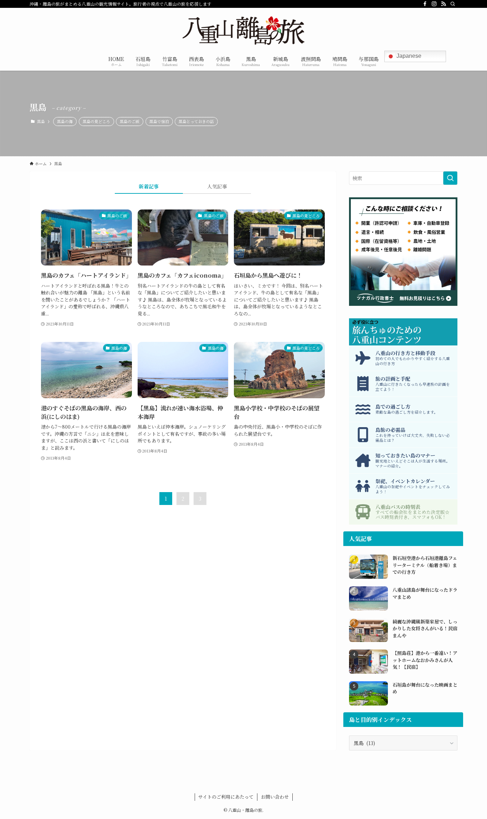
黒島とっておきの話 (196, 121)
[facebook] (425, 4)
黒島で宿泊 (159, 121)
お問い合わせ (275, 796)
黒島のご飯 (129, 121)
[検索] (452, 4)
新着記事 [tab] (149, 186)
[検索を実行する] (450, 178)
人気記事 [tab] (217, 186)
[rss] (443, 4)
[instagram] (434, 4)
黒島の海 (65, 121)
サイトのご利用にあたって (225, 796)
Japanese (408, 56)
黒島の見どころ (96, 121)
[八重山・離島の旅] (243, 30)
